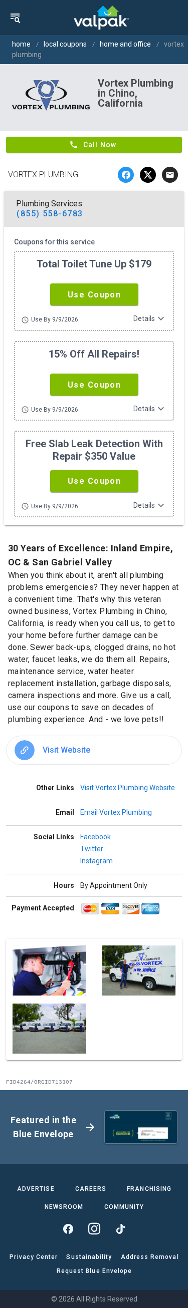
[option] (94, 750)
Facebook (95, 837)
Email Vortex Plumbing (116, 812)
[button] (94, 294)
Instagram (96, 861)
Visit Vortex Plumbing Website (127, 788)
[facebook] (126, 175)
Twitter (91, 849)
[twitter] (148, 175)
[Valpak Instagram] (94, 1229)
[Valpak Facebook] (68, 1229)
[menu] (15, 18)
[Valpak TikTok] (120, 1229)
